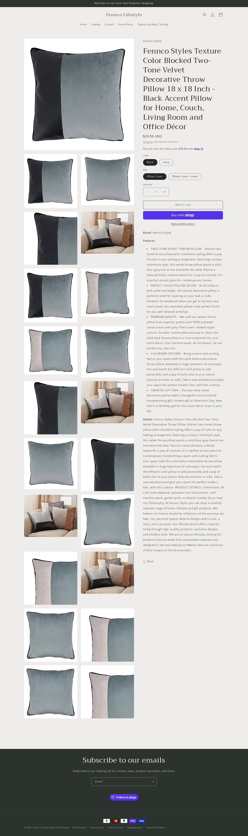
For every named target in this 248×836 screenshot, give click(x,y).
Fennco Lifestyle (41, 828)
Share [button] (150, 561)
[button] (205, 15)
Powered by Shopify (59, 828)
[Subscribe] (152, 781)
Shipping (148, 142)
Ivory (166, 162)
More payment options (183, 224)
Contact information (155, 828)
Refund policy (79, 828)
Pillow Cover (155, 176)
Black (150, 162)
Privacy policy (97, 828)
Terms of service (115, 828)
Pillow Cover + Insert (185, 176)
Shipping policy (135, 828)
